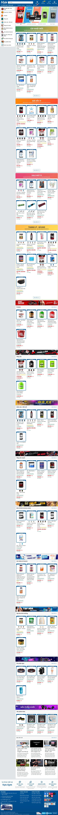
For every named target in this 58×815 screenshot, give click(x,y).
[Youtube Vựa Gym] (52, 796)
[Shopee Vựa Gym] (45, 800)
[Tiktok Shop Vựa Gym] (47, 800)
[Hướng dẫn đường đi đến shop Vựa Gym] (7, 807)
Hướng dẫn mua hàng (36, 799)
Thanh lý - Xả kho (21, 5)
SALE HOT (35, 5)
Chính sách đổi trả (24, 799)
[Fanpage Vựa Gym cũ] (47, 793)
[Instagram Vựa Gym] (50, 793)
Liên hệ (21, 802)
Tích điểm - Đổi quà (36, 793)
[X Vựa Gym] (54, 793)
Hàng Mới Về (29, 5)
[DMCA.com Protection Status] (44, 813)
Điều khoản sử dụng (24, 795)
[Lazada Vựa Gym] (50, 800)
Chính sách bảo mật (24, 797)
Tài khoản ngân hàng (36, 802)
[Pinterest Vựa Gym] (52, 793)
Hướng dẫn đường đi (36, 800)
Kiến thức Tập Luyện (36, 797)
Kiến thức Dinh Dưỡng (36, 795)
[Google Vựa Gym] (45, 796)
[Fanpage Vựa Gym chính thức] (45, 793)
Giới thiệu (22, 793)
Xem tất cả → (36, 95)
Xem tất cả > (54, 307)
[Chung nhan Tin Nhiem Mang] (39, 813)
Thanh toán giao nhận (24, 800)
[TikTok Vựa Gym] (50, 796)
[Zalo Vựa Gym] (47, 796)
